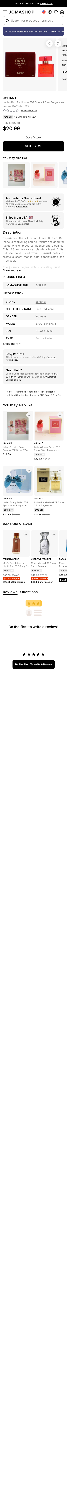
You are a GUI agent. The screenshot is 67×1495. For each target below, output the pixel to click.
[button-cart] (62, 12)
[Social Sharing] (49, 43)
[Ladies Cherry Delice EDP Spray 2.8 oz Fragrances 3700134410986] (60, 415)
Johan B (33, 391)
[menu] (5, 12)
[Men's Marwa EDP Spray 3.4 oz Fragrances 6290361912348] (54, 534)
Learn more (22, 206)
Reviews (10, 592)
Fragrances (20, 391)
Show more (10, 270)
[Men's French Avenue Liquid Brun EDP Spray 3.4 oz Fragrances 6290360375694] (26, 534)
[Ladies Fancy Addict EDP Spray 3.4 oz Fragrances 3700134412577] (29, 470)
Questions (29, 592)
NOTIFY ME (33, 146)
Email (20, 376)
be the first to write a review (33, 664)
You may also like (15, 158)
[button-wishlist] (56, 12)
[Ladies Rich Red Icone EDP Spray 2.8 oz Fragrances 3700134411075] (57, 43)
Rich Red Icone (47, 391)
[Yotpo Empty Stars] (11, 110)
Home (9, 391)
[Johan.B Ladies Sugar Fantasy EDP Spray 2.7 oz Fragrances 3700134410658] (29, 415)
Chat (28, 376)
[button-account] (50, 12)
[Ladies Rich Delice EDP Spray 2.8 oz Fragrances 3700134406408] (60, 470)
